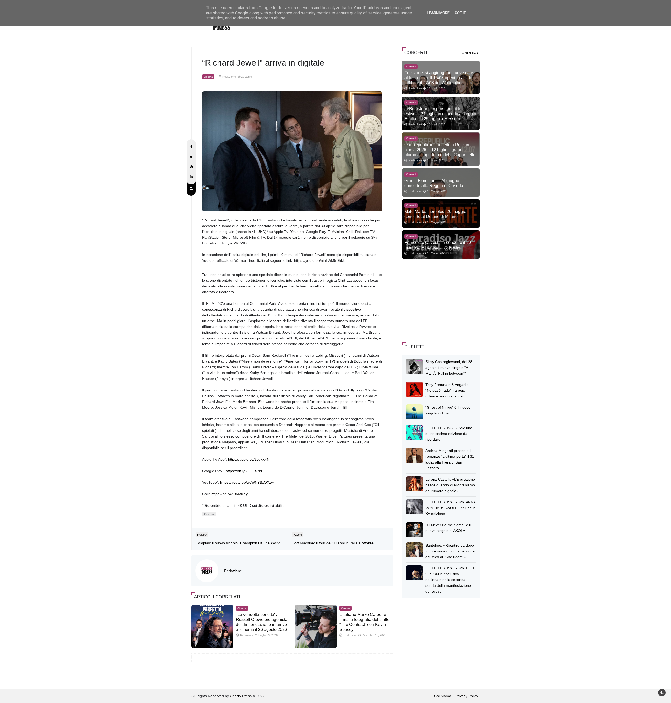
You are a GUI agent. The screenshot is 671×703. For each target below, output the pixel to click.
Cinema (208, 76)
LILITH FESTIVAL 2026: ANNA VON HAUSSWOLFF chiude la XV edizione (450, 508)
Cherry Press (241, 696)
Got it (460, 13)
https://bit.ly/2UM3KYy (229, 494)
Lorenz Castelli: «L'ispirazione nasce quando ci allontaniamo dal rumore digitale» (450, 485)
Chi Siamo (442, 696)
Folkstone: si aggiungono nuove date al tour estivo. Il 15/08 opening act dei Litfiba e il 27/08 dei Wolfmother (438, 77)
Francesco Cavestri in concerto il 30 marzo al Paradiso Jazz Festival (437, 245)
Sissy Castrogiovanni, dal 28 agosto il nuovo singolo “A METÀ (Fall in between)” (448, 367)
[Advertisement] (441, 299)
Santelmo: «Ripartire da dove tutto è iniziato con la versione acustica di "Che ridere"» (450, 551)
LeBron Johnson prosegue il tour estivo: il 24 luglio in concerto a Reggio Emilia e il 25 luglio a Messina (440, 113)
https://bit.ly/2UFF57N (244, 471)
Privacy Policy (466, 696)
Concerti (411, 66)
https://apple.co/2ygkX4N (248, 459)
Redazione (233, 571)
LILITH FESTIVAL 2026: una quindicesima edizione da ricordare (448, 433)
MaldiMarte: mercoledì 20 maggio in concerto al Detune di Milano (437, 214)
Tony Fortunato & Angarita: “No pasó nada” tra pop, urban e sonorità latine (447, 390)
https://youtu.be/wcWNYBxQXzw (247, 482)
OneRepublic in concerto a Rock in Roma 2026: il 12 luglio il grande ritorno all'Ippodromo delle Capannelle (439, 149)
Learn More (438, 13)
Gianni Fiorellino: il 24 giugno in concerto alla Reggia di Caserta (434, 183)
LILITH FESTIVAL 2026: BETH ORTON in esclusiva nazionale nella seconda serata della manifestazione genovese (450, 579)
